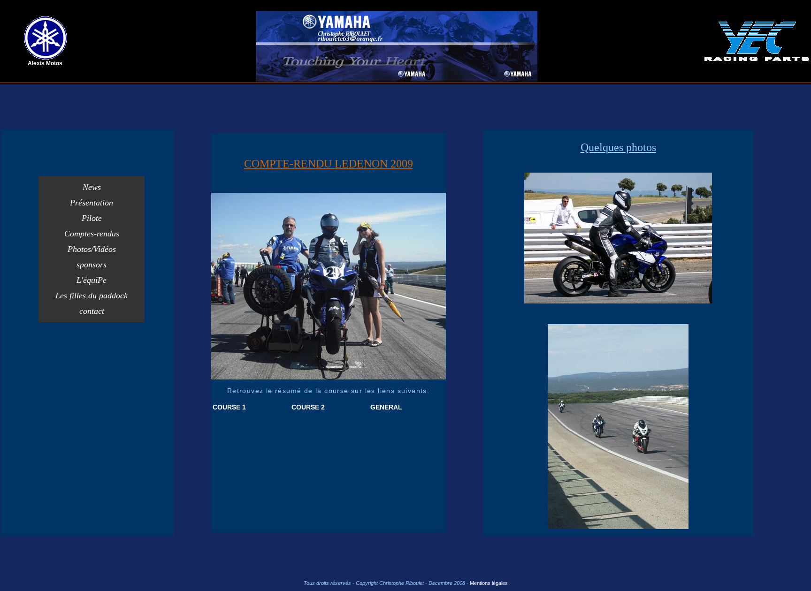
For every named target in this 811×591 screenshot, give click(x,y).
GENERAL (386, 407)
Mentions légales (489, 583)
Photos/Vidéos (92, 249)
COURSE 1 (229, 407)
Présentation (91, 202)
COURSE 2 (308, 407)
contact (91, 311)
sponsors (92, 264)
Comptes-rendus (91, 233)
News (92, 187)
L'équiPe (92, 280)
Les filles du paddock (91, 295)
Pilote (92, 218)
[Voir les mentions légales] (469, 583)
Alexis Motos (45, 63)
